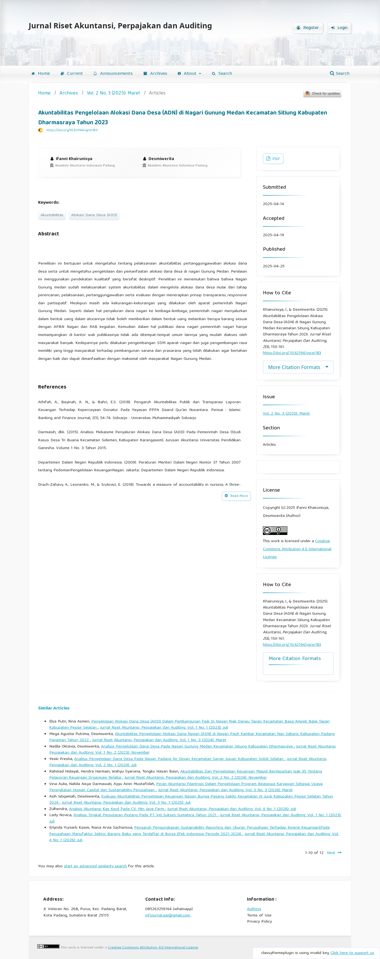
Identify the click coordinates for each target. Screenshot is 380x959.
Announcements (116, 74)
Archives (158, 74)
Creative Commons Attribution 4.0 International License (297, 549)
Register (310, 28)
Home (43, 74)
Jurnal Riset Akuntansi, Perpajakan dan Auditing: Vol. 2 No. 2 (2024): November (195, 777)
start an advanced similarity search (95, 866)
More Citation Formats (294, 367)
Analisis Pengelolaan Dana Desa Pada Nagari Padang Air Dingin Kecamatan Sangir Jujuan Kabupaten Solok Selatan (179, 759)
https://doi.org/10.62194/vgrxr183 (72, 130)
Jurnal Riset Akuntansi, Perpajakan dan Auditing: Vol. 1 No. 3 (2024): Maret (159, 740)
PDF (275, 159)
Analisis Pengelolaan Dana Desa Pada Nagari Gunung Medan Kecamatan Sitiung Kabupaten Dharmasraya (197, 746)
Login (341, 28)
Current (74, 74)
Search (224, 74)
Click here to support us (352, 953)
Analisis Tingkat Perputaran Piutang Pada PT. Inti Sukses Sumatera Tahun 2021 (145, 815)
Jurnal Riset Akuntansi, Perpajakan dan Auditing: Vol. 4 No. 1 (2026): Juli (231, 809)
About (190, 74)
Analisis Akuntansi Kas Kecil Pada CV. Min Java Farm (117, 809)
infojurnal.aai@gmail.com (168, 915)
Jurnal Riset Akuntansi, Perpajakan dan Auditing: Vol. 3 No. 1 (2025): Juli (126, 802)
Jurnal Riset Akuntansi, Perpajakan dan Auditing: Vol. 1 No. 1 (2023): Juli (164, 727)
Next (331, 853)
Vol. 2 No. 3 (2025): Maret (113, 94)
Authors (254, 909)
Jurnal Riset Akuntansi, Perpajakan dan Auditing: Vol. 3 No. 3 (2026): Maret (225, 790)
